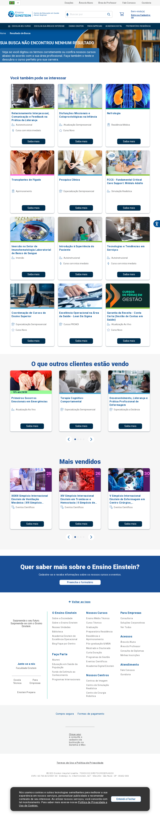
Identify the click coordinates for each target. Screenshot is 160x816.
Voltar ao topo (81, 601)
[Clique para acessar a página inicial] (33, 17)
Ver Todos (125, 627)
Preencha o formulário (80, 582)
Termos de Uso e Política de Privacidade (80, 763)
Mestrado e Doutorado (98, 648)
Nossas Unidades (61, 627)
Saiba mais (34, 141)
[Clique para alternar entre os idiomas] (14, 2)
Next (91, 439)
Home (3, 33)
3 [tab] (81, 439)
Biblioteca (57, 631)
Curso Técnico (94, 622)
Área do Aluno (86, 3)
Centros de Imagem (97, 680)
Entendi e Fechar (125, 799)
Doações (69, 3)
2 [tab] (78, 439)
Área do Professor (107, 3)
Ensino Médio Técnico (98, 618)
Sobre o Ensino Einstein (65, 622)
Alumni (56, 660)
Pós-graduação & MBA (98, 643)
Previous (69, 439)
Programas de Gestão (98, 657)
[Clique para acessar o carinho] (122, 14)
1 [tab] (75, 439)
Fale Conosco (129, 3)
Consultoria (126, 618)
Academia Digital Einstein (100, 666)
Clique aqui (75, 734)
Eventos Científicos (96, 661)
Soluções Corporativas (132, 622)
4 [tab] (83, 439)
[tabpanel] (31, 400)
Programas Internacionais (66, 679)
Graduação (92, 627)
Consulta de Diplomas (132, 651)
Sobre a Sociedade (62, 618)
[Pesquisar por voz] (67, 14)
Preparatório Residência (99, 631)
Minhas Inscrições (130, 655)
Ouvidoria (146, 3)
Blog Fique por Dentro (64, 643)
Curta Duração (94, 652)
